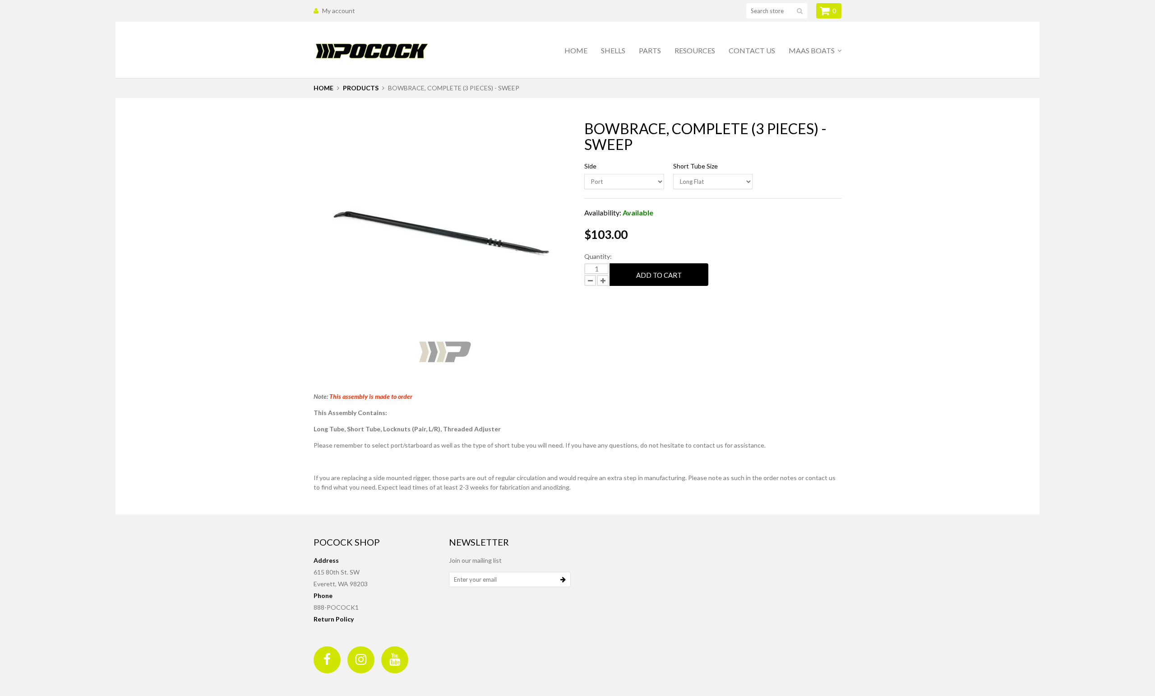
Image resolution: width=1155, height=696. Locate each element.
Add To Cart (659, 275)
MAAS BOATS (812, 50)
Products (361, 88)
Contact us (752, 50)
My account (338, 10)
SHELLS (613, 50)
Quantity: (598, 256)
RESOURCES (695, 50)
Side (590, 166)
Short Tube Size (695, 166)
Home (575, 50)
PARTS (650, 50)
